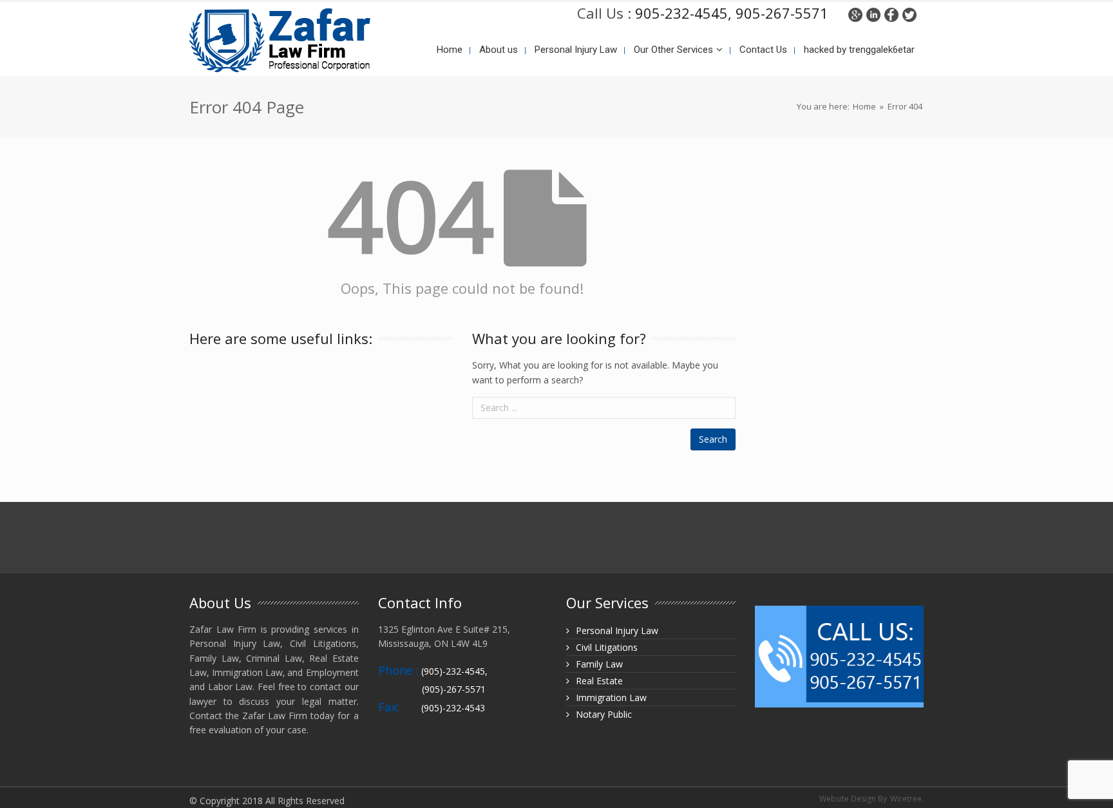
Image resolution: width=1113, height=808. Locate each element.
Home (864, 106)
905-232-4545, (683, 13)
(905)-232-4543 (453, 708)
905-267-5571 (780, 13)
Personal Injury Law (617, 630)
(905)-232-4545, (454, 671)
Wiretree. (907, 798)
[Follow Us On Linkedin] (873, 13)
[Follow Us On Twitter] (909, 13)
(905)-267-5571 (454, 689)
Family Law (599, 664)
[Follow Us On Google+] (855, 13)
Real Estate (599, 681)
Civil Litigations (607, 647)
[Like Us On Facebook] (891, 13)
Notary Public (604, 714)
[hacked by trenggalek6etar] (279, 38)
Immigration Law (611, 697)
